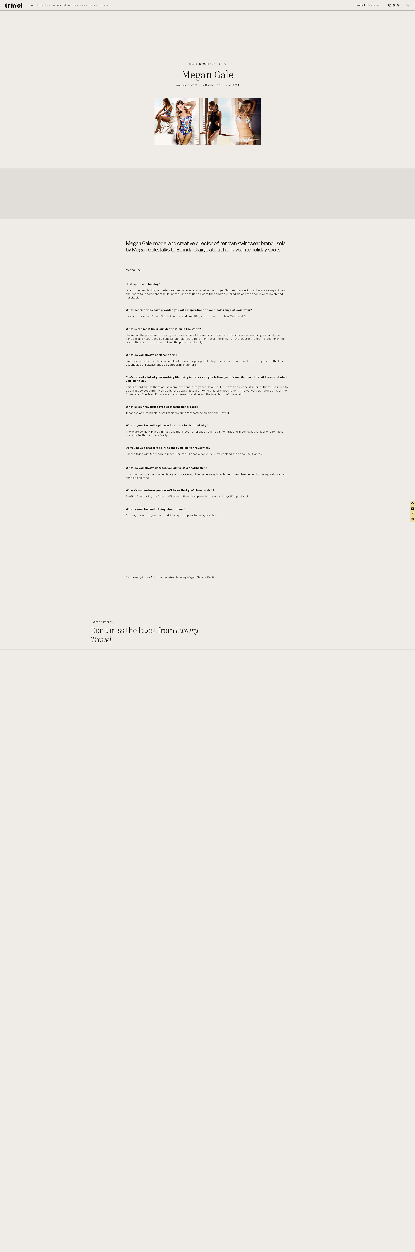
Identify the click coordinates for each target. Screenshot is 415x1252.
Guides (93, 5)
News (31, 5)
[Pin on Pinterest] (412, 519)
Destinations (44, 5)
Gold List (360, 5)
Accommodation (62, 5)
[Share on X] (412, 513)
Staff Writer (195, 85)
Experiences (80, 5)
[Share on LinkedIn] (412, 508)
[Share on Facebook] (412, 503)
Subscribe (374, 5)
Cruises (104, 5)
